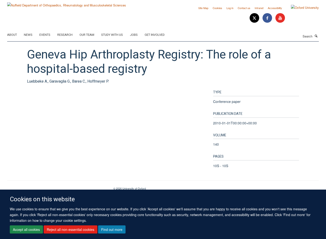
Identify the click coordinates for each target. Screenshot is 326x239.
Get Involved (155, 34)
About (12, 34)
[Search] (316, 35)
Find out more (111, 229)
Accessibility (275, 8)
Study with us (112, 34)
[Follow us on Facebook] (268, 18)
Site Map (203, 8)
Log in (229, 8)
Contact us (244, 8)
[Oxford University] (301, 8)
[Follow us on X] (255, 18)
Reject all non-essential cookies (70, 229)
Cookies (217, 8)
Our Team (86, 34)
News (28, 34)
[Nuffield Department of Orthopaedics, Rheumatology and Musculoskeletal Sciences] (66, 3)
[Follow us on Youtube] (280, 18)
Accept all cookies (26, 229)
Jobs (134, 34)
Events (44, 34)
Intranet (259, 8)
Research (65, 34)
